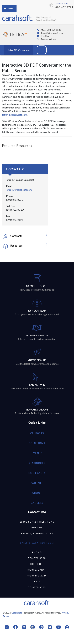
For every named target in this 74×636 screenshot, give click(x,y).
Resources (37, 463)
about (37, 492)
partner (37, 482)
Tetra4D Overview (19, 50)
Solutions (37, 443)
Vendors (37, 433)
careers (37, 502)
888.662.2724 (64, 7)
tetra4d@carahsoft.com (14, 114)
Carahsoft (17, 612)
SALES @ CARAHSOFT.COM (37, 542)
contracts (37, 473)
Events (37, 453)
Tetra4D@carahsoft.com (19, 189)
